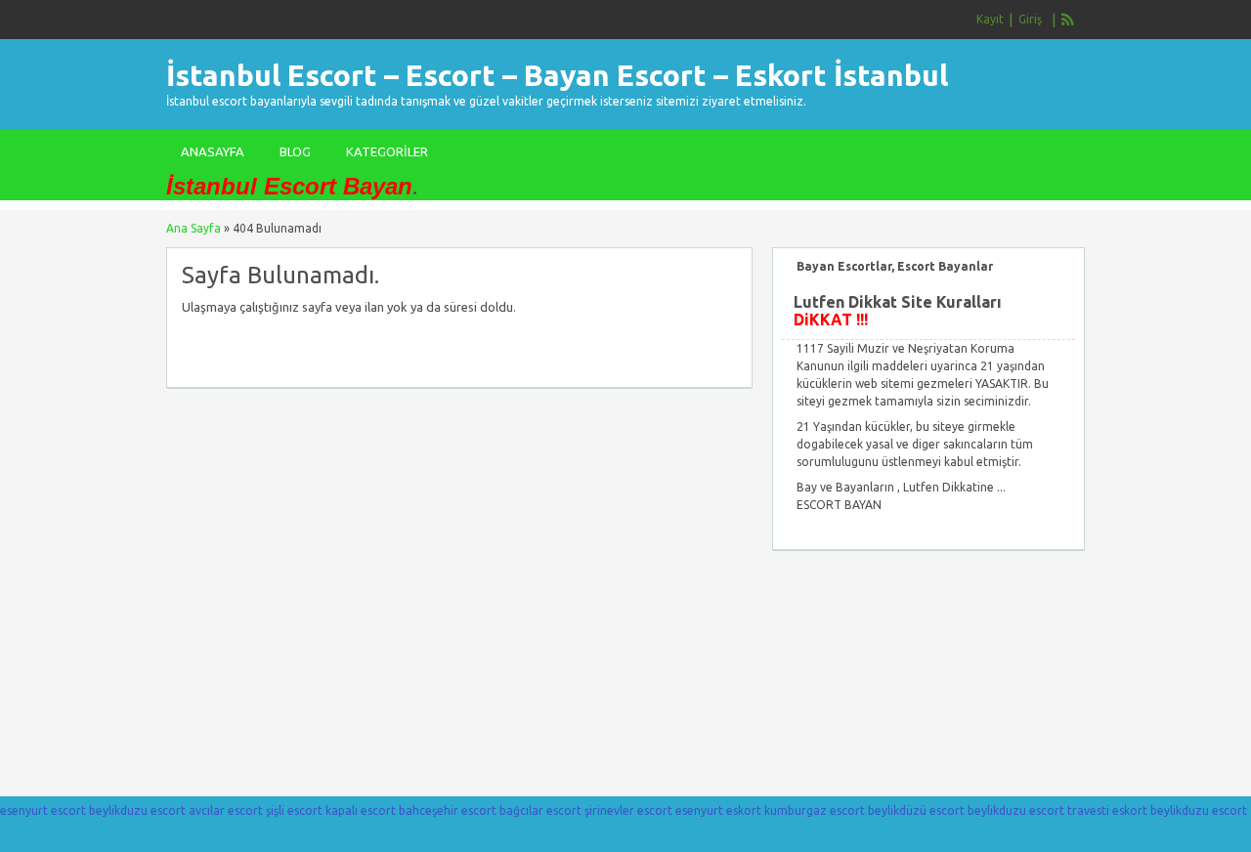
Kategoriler (387, 151)
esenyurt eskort (718, 810)
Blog (295, 151)
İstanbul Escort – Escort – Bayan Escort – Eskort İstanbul (557, 75)
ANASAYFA (212, 151)
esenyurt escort (43, 810)
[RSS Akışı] (1068, 19)
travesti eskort (1107, 810)
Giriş (1030, 19)
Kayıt (990, 19)
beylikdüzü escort (916, 810)
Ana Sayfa (193, 228)
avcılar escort (226, 810)
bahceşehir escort (447, 810)
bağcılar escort (540, 810)
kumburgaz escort (814, 810)
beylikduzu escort (137, 810)
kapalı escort (360, 810)
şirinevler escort (628, 810)
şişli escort (294, 810)
